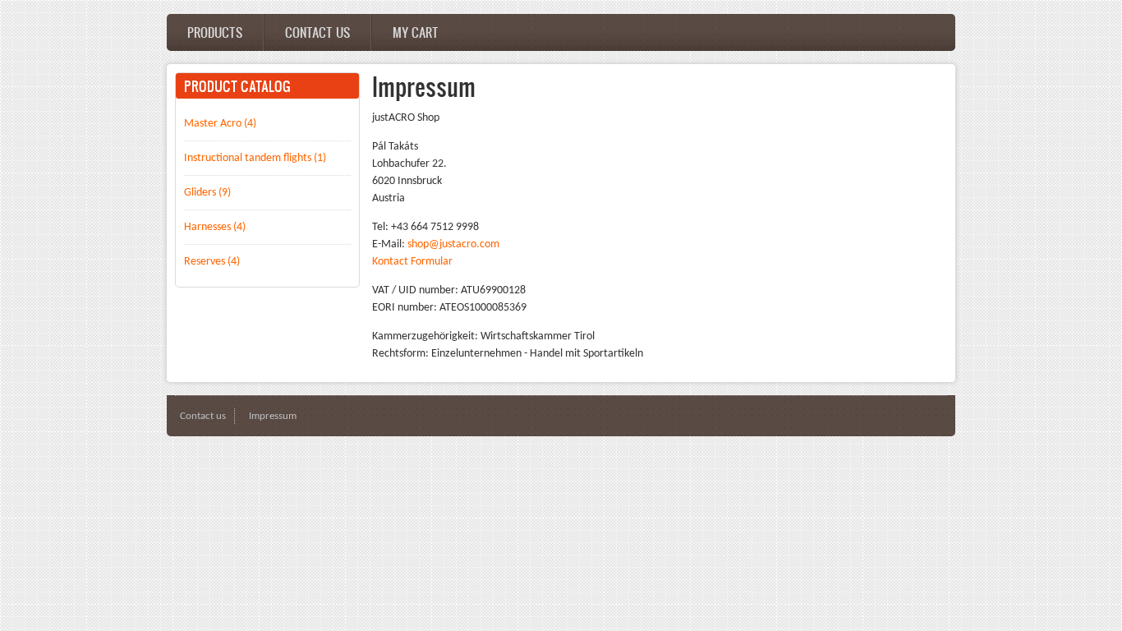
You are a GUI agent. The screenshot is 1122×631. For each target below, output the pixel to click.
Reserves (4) (212, 262)
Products (214, 32)
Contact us (317, 32)
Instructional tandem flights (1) (255, 158)
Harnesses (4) (215, 227)
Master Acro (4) (220, 123)
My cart (416, 32)
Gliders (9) (207, 193)
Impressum (273, 416)
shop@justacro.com (453, 244)
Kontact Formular (412, 262)
